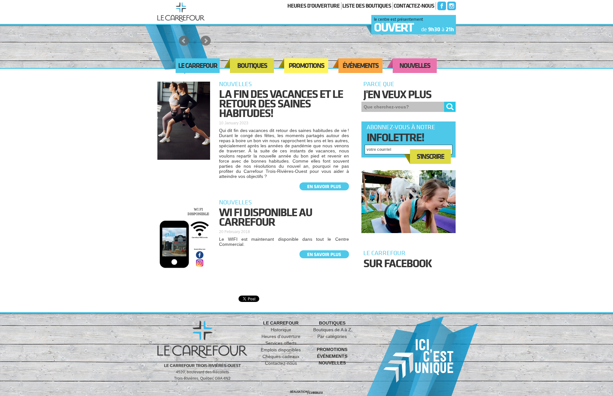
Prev (184, 41)
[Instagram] (451, 6)
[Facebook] (440, 6)
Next (206, 41)
